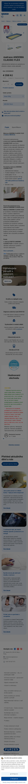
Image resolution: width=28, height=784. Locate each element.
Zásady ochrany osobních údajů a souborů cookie (14, 782)
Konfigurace (14, 774)
